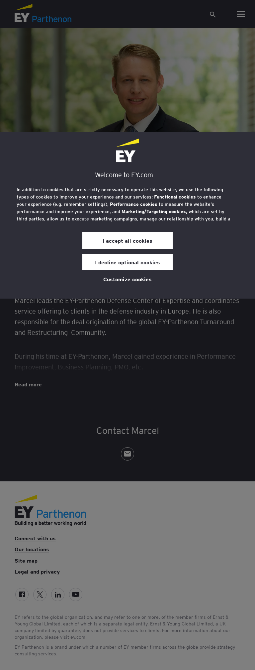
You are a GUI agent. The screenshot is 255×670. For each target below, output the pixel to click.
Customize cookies (127, 279)
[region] (127, 215)
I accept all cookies (127, 240)
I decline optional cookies (127, 262)
